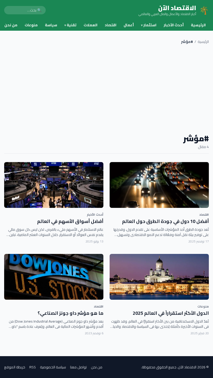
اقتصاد (110, 25)
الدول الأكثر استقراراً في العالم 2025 (171, 313)
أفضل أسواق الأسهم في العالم (70, 221)
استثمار (148, 25)
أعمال (129, 25)
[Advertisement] (106, 89)
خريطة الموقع (14, 367)
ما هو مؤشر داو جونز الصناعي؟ (70, 313)
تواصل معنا (78, 367)
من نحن (10, 25)
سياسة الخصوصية (53, 367)
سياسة (51, 25)
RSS (32, 367)
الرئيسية (198, 25)
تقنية (70, 25)
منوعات (31, 25)
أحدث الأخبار (174, 25)
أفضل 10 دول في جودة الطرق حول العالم (165, 221)
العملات (90, 25)
